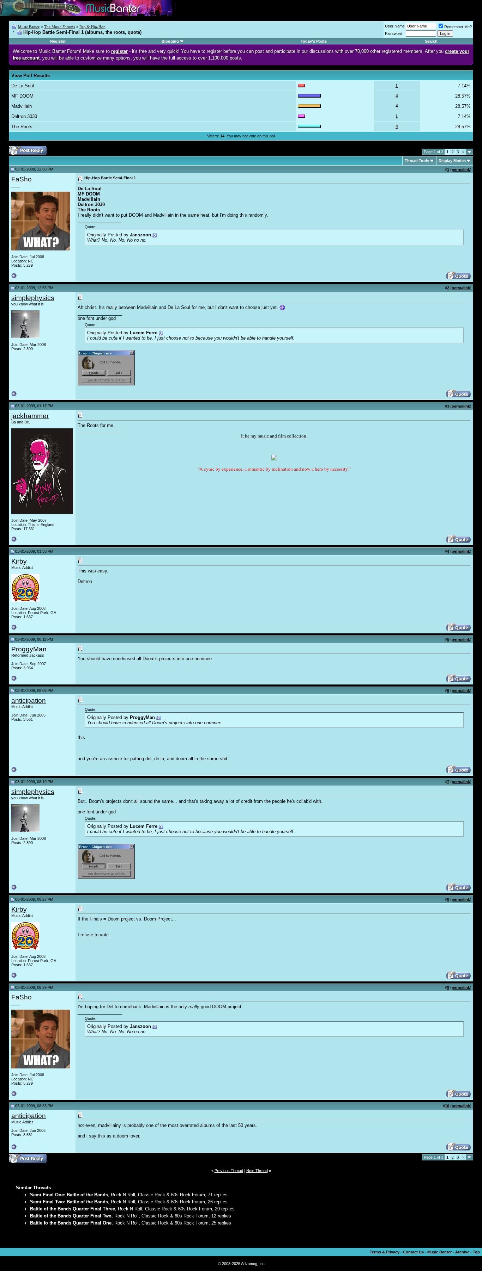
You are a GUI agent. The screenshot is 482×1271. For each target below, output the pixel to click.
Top (476, 1252)
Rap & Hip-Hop (92, 27)
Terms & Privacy (384, 1252)
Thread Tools (417, 161)
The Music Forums (59, 27)
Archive (462, 1252)
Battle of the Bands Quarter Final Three (72, 1208)
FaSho (21, 179)
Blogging (170, 41)
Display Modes (452, 161)
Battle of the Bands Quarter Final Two (71, 1216)
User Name (395, 26)
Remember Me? (458, 27)
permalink (461, 169)
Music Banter (29, 27)
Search (431, 41)
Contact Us (413, 1252)
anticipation (28, 700)
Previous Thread (229, 1170)
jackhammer (30, 416)
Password (393, 33)
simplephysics (32, 298)
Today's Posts (314, 41)
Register (58, 41)
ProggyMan (29, 649)
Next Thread (257, 1170)
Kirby (19, 561)
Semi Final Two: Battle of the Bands (69, 1201)
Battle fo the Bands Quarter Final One (71, 1223)
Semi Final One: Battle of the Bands (69, 1194)
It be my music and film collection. (274, 436)
